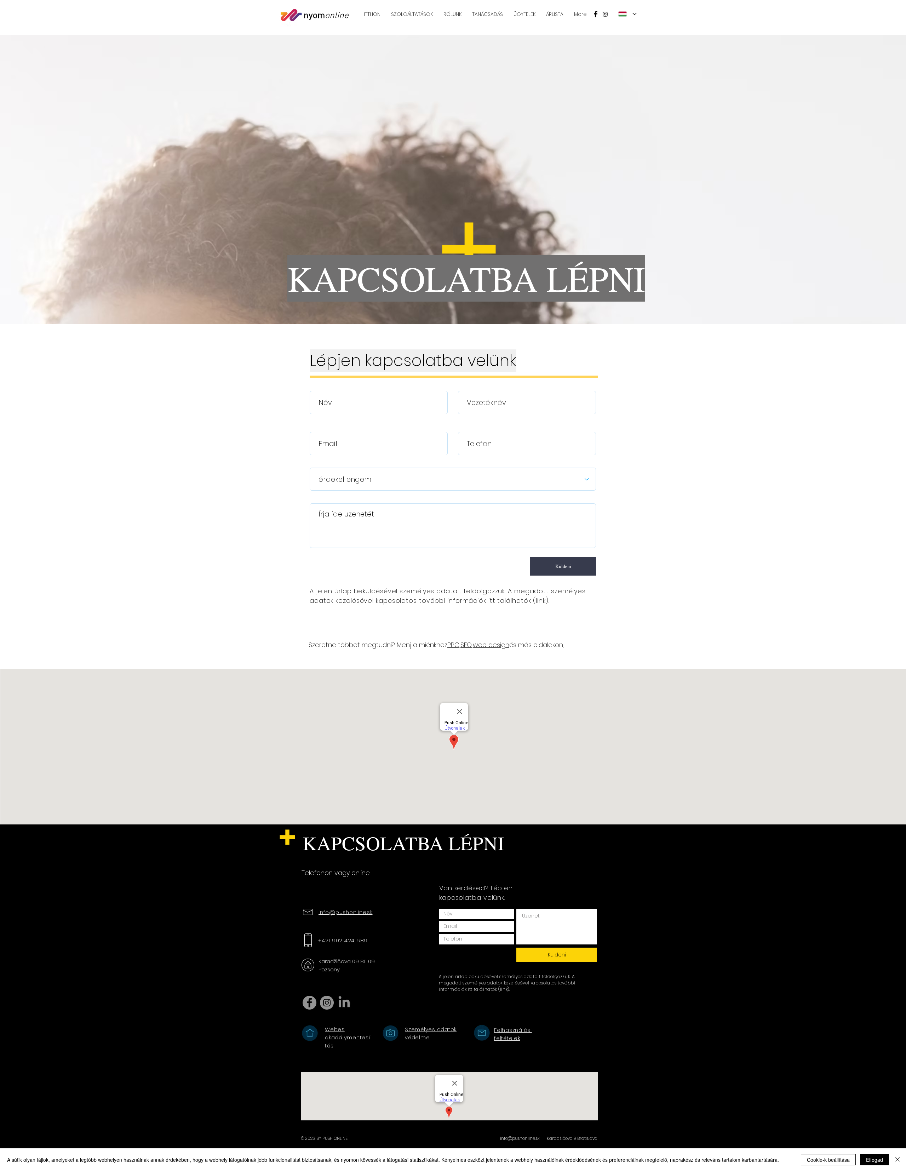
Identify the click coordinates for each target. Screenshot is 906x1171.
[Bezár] (897, 1159)
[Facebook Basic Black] (595, 14)
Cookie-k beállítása (828, 1159)
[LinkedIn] (344, 1003)
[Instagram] (327, 1003)
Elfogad (874, 1159)
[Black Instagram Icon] (605, 14)
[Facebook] (309, 1003)
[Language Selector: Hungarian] (627, 14)
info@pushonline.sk (519, 1138)
